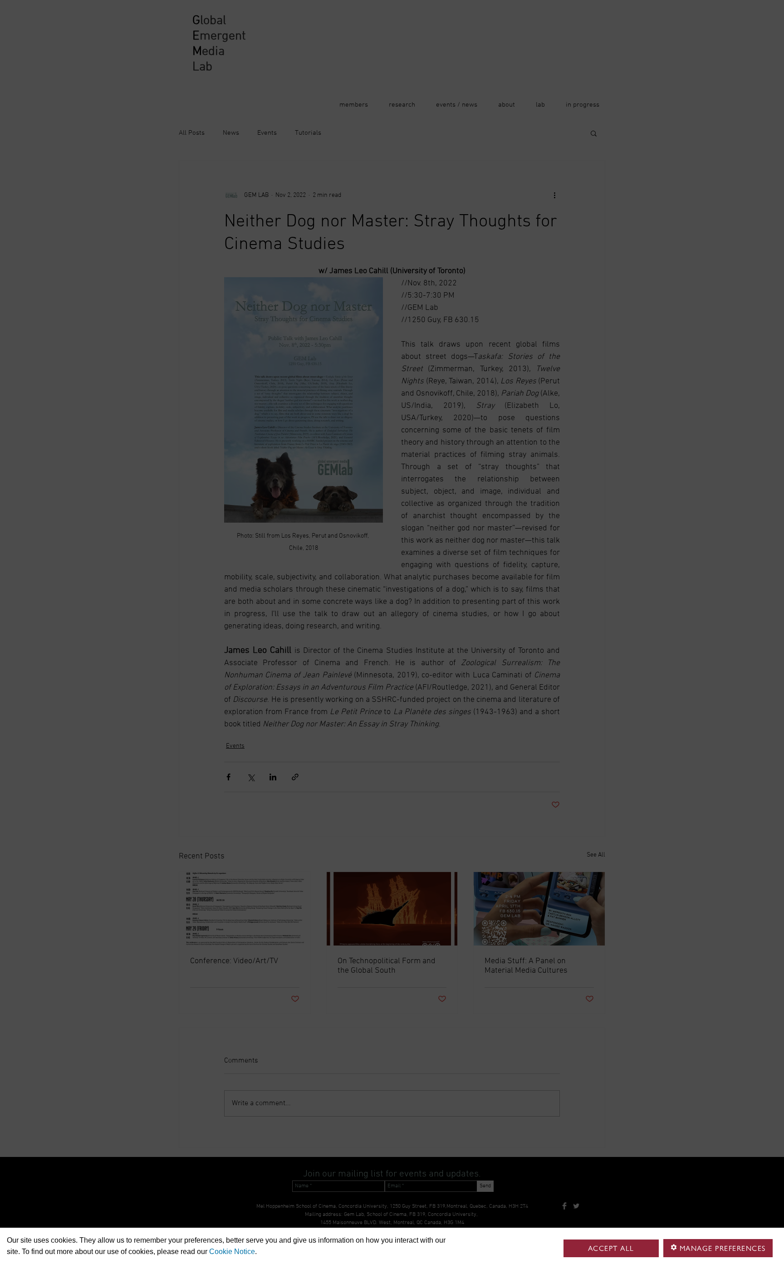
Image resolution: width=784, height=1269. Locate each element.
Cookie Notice (232, 1251)
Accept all (611, 1248)
